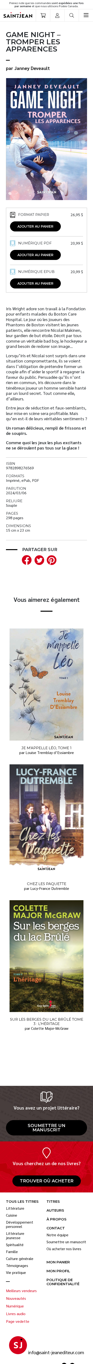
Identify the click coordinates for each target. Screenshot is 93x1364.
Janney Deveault (32, 68)
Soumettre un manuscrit (46, 1128)
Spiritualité (15, 1245)
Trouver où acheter (46, 1181)
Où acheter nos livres (63, 1249)
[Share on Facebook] (26, 559)
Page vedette (17, 1321)
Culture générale (19, 1258)
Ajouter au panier (35, 226)
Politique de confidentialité (62, 1282)
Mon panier (58, 1262)
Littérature (15, 1208)
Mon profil (58, 1271)
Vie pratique (16, 1272)
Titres (53, 1202)
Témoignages (17, 1265)
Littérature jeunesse (15, 1235)
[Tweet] (38, 559)
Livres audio (16, 1314)
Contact (55, 1228)
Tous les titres (22, 1202)
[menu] (86, 15)
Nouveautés (16, 1298)
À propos (56, 1219)
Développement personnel (19, 1224)
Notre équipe (57, 1235)
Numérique (15, 1306)
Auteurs (55, 1211)
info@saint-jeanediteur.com (56, 1352)
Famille (12, 1251)
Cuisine (11, 1215)
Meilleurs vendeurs (21, 1291)
